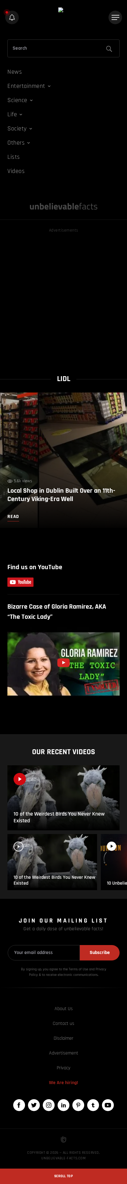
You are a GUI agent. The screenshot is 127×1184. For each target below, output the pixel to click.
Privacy (63, 1068)
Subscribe (100, 952)
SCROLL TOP (63, 1176)
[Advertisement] (63, 297)
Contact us (63, 1023)
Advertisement (63, 1053)
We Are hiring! (63, 1082)
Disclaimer (63, 1038)
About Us (64, 1008)
